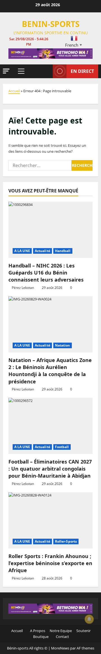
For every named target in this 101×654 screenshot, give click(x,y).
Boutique (40, 636)
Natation (62, 345)
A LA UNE (22, 250)
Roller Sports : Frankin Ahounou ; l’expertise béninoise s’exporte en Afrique (50, 563)
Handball (63, 250)
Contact (62, 636)
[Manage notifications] (89, 619)
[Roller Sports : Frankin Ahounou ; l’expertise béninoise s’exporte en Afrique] (50, 520)
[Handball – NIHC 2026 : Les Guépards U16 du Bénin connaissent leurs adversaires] (50, 230)
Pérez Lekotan (23, 287)
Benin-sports (50, 24)
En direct (82, 71)
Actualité (42, 250)
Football (62, 446)
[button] (6, 71)
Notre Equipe (60, 630)
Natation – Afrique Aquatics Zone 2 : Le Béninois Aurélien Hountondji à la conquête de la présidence (50, 371)
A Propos (37, 630)
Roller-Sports (66, 541)
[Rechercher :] (40, 165)
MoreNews (60, 648)
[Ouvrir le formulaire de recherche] (45, 71)
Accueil (14, 90)
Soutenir (83, 630)
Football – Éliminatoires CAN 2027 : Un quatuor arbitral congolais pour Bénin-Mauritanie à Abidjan (50, 468)
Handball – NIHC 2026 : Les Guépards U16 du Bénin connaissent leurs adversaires (46, 272)
